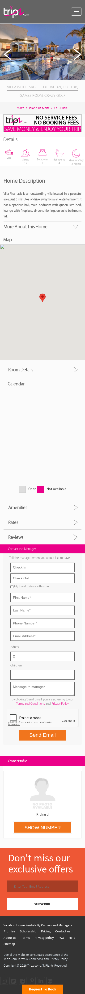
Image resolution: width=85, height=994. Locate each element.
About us (10, 937)
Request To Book (42, 989)
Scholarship (28, 931)
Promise (9, 931)
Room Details (20, 369)
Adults (14, 647)
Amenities (17, 507)
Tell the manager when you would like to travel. (40, 558)
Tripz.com (33, 965)
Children (16, 665)
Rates (13, 522)
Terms (25, 937)
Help (72, 937)
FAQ (61, 937)
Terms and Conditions (30, 704)
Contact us (62, 931)
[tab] (42, 369)
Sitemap (9, 944)
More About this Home (25, 226)
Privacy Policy (60, 704)
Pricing (46, 931)
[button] (81, 28)
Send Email (42, 735)
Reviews (15, 537)
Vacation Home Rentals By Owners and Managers (38, 925)
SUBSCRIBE (42, 904)
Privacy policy (44, 937)
